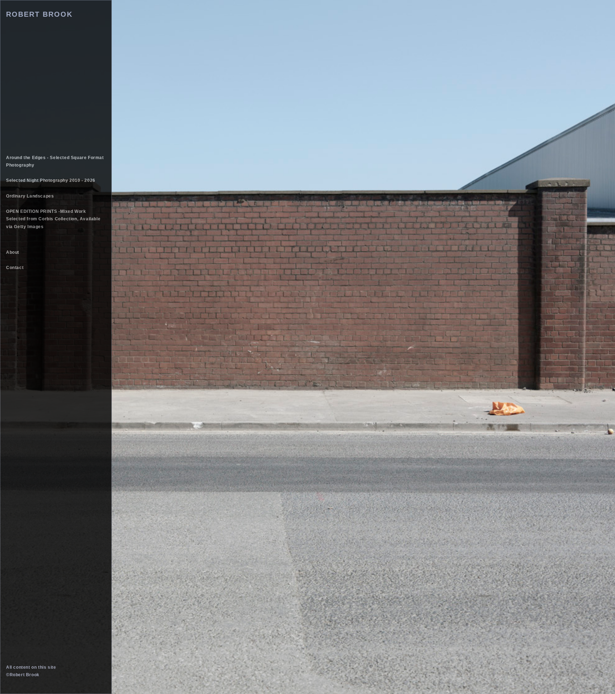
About (12, 252)
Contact (14, 267)
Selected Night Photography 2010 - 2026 (50, 180)
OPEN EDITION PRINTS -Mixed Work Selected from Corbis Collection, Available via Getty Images (53, 219)
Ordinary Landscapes (30, 196)
